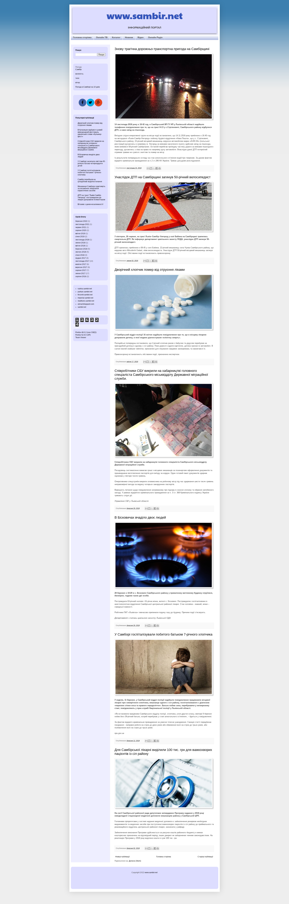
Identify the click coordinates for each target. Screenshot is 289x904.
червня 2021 (80, 227)
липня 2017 (80, 273)
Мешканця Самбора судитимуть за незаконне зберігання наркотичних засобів (91, 188)
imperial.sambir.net (85, 298)
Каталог (116, 37)
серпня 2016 (80, 276)
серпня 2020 (80, 230)
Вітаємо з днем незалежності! (90, 204)
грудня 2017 (80, 258)
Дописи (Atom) (135, 861)
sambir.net (82, 307)
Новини (129, 37)
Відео (141, 37)
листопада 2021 (82, 224)
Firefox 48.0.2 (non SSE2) (85, 332)
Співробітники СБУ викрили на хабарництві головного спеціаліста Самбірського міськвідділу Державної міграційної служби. (161, 374)
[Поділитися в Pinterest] (159, 168)
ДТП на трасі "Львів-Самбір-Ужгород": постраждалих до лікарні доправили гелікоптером (91, 197)
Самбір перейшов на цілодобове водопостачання (90, 180)
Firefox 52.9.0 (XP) (83, 335)
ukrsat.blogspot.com (86, 304)
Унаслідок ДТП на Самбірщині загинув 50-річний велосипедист (163, 177)
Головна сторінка (82, 37)
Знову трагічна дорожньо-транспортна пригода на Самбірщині (162, 49)
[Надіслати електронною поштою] (148, 168)
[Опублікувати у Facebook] (156, 168)
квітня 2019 (80, 233)
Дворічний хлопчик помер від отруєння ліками (150, 270)
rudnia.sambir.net (85, 289)
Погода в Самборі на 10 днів (87, 87)
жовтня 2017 (80, 264)
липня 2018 (80, 243)
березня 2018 (81, 249)
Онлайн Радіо (155, 37)
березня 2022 (81, 221)
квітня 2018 (80, 246)
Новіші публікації (122, 857)
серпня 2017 (80, 270)
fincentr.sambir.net (85, 295)
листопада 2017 (82, 261)
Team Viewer (80, 337)
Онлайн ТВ (101, 37)
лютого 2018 (80, 252)
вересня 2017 (81, 267)
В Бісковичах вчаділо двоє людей (140, 517)
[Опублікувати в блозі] (150, 168)
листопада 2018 (82, 240)
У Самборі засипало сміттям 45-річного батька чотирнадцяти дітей (91, 163)
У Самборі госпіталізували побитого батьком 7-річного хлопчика (163, 634)
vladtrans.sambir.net (86, 301)
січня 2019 (79, 236)
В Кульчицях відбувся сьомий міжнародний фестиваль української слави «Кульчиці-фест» (90, 133)
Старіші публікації (205, 857)
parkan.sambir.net (85, 292)
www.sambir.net (145, 15)
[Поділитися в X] (153, 168)
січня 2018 (79, 255)
